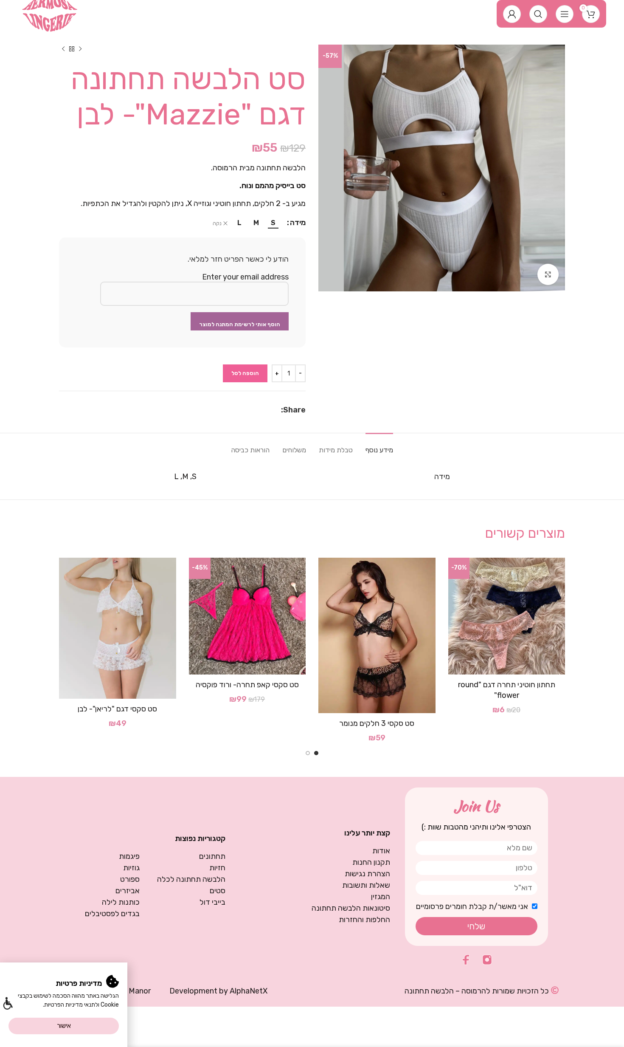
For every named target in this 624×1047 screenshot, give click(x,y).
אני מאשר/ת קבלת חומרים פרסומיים (472, 906)
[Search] (538, 14)
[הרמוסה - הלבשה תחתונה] (50, 13)
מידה (298, 222)
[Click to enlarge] (548, 274)
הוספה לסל (245, 373)
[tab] (379, 446)
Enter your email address (245, 277)
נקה (217, 223)
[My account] (512, 14)
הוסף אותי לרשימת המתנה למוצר (239, 324)
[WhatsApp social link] (267, 410)
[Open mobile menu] (564, 14)
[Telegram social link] (256, 410)
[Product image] (506, 616)
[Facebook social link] (276, 410)
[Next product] (63, 49)
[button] (7, 1004)
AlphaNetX (248, 991)
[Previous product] (80, 49)
